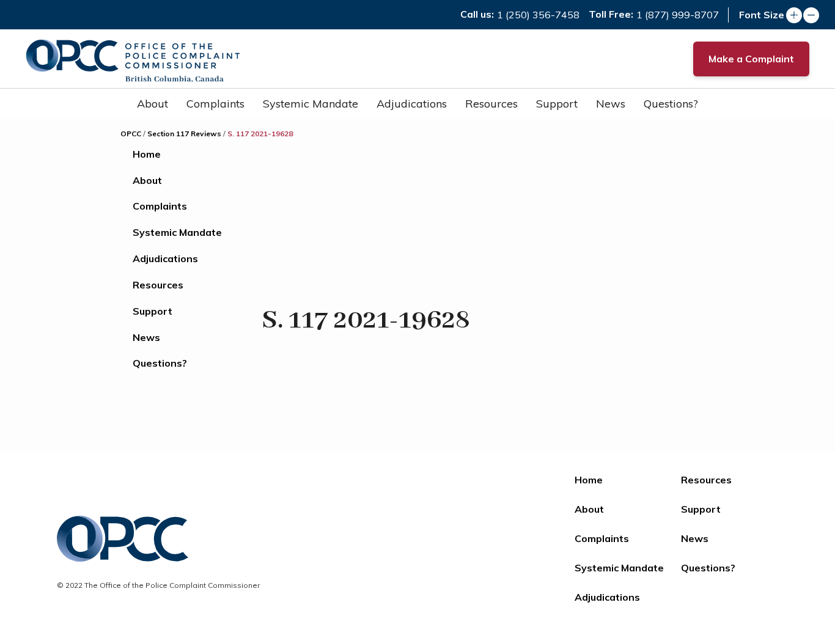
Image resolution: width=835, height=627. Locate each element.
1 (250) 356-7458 (538, 15)
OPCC (130, 133)
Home (147, 154)
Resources (491, 104)
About (152, 104)
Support (557, 104)
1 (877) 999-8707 (677, 15)
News (610, 104)
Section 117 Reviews (184, 133)
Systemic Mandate (310, 104)
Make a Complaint (751, 59)
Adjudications (412, 104)
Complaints (215, 104)
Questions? (671, 104)
